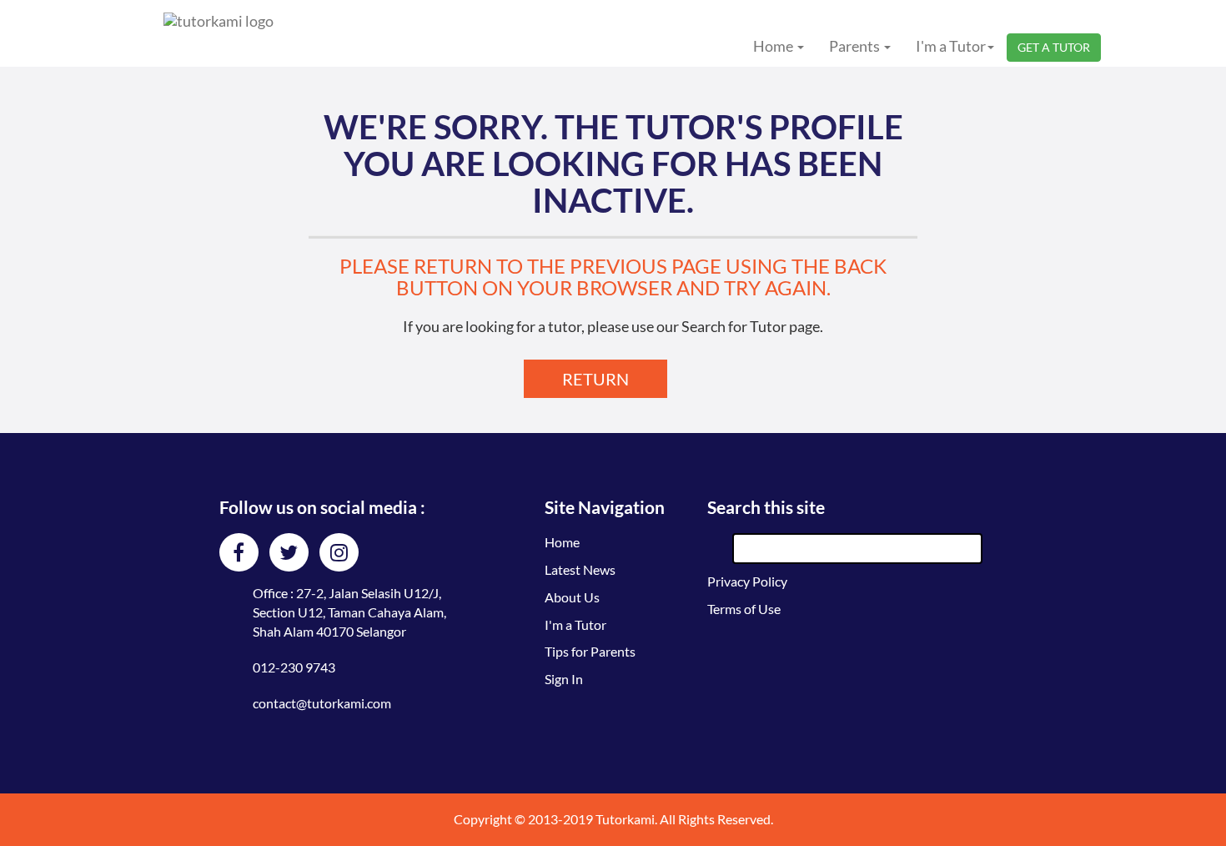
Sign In (564, 679)
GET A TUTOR (1053, 47)
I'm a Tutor (575, 624)
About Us (572, 597)
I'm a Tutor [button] (951, 46)
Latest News (580, 569)
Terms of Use (744, 609)
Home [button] (774, 46)
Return (595, 379)
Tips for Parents (590, 651)
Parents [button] (855, 46)
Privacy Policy (747, 581)
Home (562, 542)
